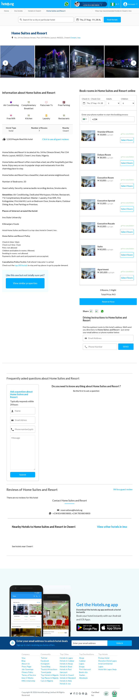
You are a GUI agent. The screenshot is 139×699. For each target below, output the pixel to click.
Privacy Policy (27, 672)
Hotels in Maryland (68, 678)
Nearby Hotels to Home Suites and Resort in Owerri (43, 526)
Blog (23, 661)
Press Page (26, 666)
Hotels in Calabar (67, 661)
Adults (109, 99)
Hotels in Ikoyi (66, 666)
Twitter (44, 658)
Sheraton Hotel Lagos (107, 661)
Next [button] (133, 63)
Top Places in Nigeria (49, 678)
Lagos (81, 663)
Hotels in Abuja (66, 663)
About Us (26, 663)
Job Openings (27, 669)
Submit (22, 474)
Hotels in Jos (65, 683)
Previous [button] (5, 63)
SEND (126, 346)
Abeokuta (83, 678)
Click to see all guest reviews (55, 139)
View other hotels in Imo (112, 526)
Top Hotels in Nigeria (50, 675)
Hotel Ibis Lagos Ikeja (107, 669)
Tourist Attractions (49, 669)
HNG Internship (28, 681)
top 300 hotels (21, 265)
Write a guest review (122, 489)
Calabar (82, 661)
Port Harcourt (85, 669)
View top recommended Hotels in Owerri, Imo (113, 11)
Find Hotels (112, 19)
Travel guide (46, 672)
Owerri (73, 37)
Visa (23, 658)
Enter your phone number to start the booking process (105, 114)
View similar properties (25, 283)
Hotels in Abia (66, 681)
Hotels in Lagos (66, 658)
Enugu (82, 666)
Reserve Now (108, 301)
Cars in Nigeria (47, 681)
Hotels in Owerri (67, 675)
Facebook (45, 661)
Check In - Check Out (91, 99)
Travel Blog (45, 666)
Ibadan (82, 675)
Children (124, 99)
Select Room (127, 140)
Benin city (83, 672)
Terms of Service (29, 675)
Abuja (81, 658)
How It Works (27, 678)
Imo (78, 37)
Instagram (45, 663)
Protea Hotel (103, 658)
